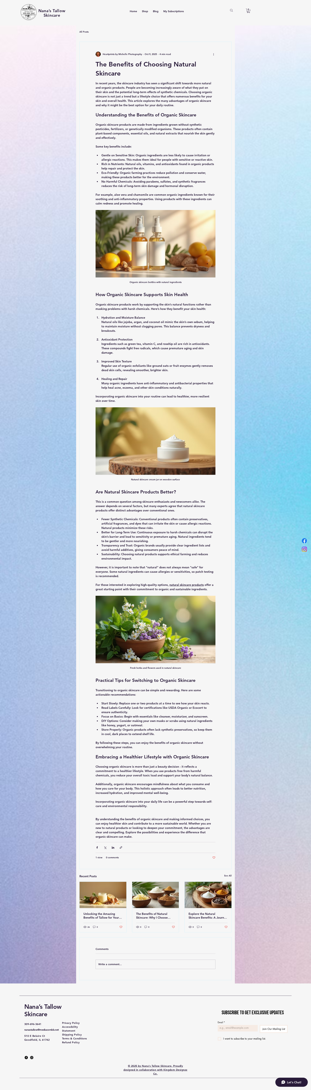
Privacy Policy (71, 1022)
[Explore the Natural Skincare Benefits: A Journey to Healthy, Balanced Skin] (208, 895)
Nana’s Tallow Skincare (42, 1010)
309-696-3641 (32, 1024)
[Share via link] (120, 847)
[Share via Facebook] (97, 847)
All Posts (84, 31)
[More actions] (213, 54)
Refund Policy (71, 1042)
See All (228, 875)
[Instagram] (32, 1058)
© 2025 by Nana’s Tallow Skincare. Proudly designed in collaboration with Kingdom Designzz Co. (155, 1069)
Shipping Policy (72, 1034)
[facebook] (304, 540)
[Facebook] (26, 1058)
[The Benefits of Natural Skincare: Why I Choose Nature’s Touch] (155, 895)
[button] (248, 11)
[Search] (231, 10)
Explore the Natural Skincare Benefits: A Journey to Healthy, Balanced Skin (208, 915)
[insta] (304, 549)
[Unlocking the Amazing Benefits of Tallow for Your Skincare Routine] (103, 895)
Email (221, 1022)
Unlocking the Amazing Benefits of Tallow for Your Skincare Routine (101, 915)
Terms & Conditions (74, 1038)
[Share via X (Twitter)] (105, 847)
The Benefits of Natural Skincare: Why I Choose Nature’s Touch (152, 915)
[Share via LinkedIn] (113, 847)
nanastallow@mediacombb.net (41, 1029)
